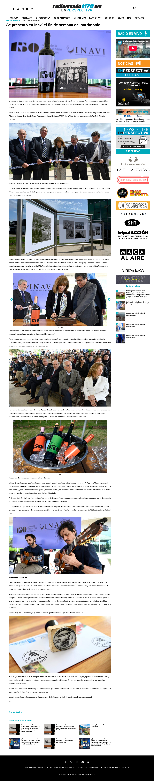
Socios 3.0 (109, 18)
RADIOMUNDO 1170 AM (44, 767)
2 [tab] (62, 327)
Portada (14, 18)
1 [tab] (58, 327)
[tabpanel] (60, 299)
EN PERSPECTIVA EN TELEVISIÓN (110, 767)
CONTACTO (125, 767)
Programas (27, 18)
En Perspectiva (43, 18)
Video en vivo (80, 18)
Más (129, 18)
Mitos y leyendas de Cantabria (98, 725)
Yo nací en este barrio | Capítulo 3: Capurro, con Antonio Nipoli (64, 740)
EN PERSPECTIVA (30, 767)
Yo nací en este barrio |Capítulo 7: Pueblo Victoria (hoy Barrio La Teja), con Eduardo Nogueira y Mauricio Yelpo (30, 728)
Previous (11, 299)
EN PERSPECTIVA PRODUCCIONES (88, 767)
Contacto (139, 18)
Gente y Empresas (62, 18)
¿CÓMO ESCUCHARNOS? (60, 767)
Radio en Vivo (95, 18)
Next (109, 299)
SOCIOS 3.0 (73, 767)
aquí (90, 697)
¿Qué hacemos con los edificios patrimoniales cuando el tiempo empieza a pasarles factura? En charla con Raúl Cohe (100, 742)
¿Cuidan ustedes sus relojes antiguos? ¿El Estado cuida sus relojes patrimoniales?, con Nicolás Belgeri (31, 741)
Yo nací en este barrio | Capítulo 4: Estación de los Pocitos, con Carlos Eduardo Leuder (66, 727)
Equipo (121, 18)
